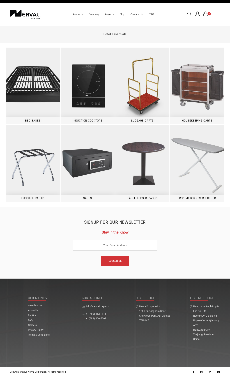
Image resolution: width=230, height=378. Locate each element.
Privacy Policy (35, 330)
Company (94, 14)
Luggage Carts (142, 121)
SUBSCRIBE (115, 260)
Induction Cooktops (87, 121)
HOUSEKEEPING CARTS (197, 121)
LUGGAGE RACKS (32, 198)
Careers (32, 325)
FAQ (30, 320)
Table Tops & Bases (142, 198)
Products (78, 14)
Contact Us (136, 14)
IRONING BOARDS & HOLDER (197, 198)
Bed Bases (32, 121)
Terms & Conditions (39, 334)
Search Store (35, 305)
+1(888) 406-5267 (96, 318)
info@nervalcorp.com (98, 306)
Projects (109, 14)
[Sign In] (197, 14)
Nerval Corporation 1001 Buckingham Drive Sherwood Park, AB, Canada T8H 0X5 (155, 313)
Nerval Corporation (37, 371)
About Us (33, 310)
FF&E (152, 14)
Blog (122, 14)
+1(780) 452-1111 (96, 313)
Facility (32, 315)
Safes (87, 198)
